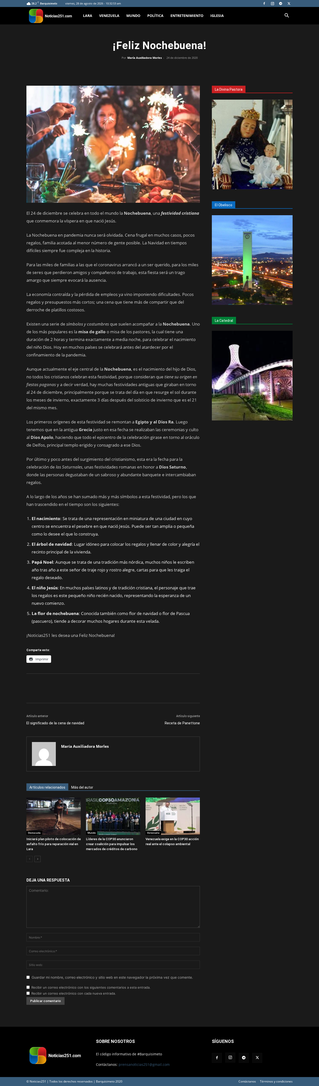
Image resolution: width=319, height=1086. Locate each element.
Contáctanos (247, 1081)
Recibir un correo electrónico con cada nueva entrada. (73, 993)
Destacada (34, 832)
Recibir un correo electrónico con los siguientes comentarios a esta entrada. (91, 987)
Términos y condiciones (276, 1081)
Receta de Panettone (182, 723)
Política (155, 15)
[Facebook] (264, 3)
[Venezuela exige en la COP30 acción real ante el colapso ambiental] (173, 816)
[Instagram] (272, 3)
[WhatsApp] (159, 69)
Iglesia (217, 15)
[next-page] (37, 859)
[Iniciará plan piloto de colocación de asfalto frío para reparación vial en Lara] (53, 816)
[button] (287, 16)
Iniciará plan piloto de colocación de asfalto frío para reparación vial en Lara (53, 844)
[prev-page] (29, 859)
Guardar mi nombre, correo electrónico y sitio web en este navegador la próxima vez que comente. (112, 977)
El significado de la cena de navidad (55, 723)
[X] (289, 3)
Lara (87, 15)
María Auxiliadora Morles (144, 58)
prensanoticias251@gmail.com (144, 1064)
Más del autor (82, 787)
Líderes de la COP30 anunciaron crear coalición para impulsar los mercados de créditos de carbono (111, 844)
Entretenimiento (186, 15)
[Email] (171, 69)
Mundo (133, 15)
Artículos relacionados (47, 787)
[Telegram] (280, 3)
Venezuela (109, 15)
